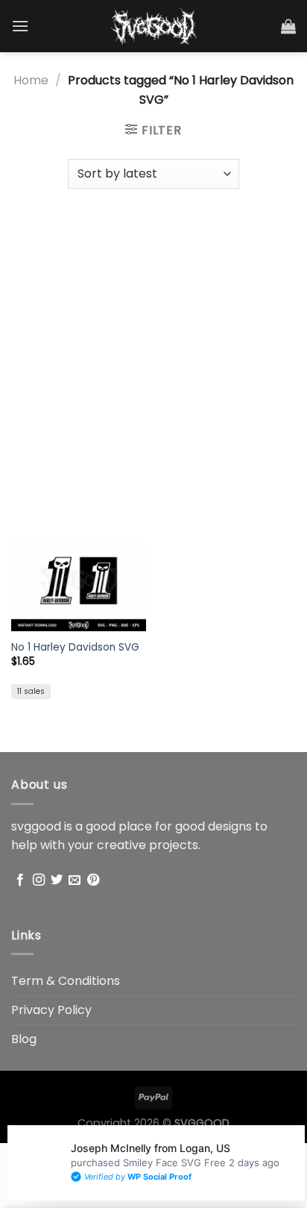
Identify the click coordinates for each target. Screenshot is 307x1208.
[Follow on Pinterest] (93, 880)
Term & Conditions (65, 980)
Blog (24, 1039)
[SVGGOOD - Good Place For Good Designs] (154, 26)
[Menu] (20, 25)
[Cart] (288, 26)
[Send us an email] (74, 880)
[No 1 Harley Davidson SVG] (78, 586)
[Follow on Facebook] (20, 880)
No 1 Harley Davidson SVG (75, 647)
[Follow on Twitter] (57, 880)
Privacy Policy (51, 1009)
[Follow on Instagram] (39, 880)
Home (30, 80)
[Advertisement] (153, 357)
